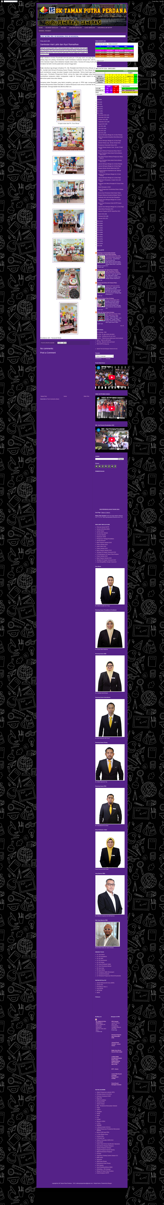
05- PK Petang (100, 962)
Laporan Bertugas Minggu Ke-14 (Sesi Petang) (110, 135)
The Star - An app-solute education (106, 334)
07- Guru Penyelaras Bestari (104, 966)
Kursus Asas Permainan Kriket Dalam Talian (109, 193)
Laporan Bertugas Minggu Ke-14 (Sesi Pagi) (109, 140)
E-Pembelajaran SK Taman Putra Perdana (108, 554)
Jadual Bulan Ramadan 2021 (105, 209)
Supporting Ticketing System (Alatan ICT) (107, 1155)
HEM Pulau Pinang (102, 1161)
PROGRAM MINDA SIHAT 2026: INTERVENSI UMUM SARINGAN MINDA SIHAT (113, 257)
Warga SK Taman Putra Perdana (105, 1171)
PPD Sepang (115, 1021)
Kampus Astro (100, 1136)
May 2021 (101, 130)
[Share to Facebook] (64, 343)
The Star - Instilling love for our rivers (106, 336)
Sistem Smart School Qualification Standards (108, 1144)
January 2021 (102, 218)
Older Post (86, 396)
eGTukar (99, 1153)
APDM (98, 1113)
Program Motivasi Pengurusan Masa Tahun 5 (109, 151)
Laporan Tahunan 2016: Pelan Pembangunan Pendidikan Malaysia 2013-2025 (116, 1025)
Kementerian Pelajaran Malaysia (105, 1146)
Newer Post (44, 396)
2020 (98, 221)
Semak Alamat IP (101, 540)
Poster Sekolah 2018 (102, 544)
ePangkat (99, 1111)
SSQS (98, 1107)
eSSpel (99, 1119)
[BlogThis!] (60, 343)
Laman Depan (100, 531)
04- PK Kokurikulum (102, 960)
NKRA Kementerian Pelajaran (104, 1151)
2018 (98, 225)
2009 (98, 245)
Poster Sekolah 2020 (102, 556)
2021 (98, 113)
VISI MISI (63, 27)
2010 (98, 243)
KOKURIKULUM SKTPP (105, 27)
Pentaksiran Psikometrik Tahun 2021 (107, 145)
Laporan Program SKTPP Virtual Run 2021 (109, 211)
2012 (98, 239)
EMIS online (100, 1157)
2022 (98, 111)
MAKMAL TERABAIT (45, 31)
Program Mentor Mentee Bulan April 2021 (108, 168)
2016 (98, 230)
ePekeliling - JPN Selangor (104, 1169)
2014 (98, 234)
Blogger (110, 1183)
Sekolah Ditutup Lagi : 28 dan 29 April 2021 (109, 143)
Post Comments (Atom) (53, 399)
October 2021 (102, 119)
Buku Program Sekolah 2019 (104, 550)
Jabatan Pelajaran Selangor (104, 1147)
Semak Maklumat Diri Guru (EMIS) (105, 983)
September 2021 (102, 121)
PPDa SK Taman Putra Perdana (105, 312)
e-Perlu (99, 1123)
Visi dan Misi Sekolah (102, 533)
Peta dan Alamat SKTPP (103, 527)
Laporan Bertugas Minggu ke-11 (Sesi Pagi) (109, 177)
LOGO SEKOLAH (89, 27)
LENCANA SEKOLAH (75, 27)
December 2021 (102, 115)
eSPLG (98, 1109)
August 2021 (101, 124)
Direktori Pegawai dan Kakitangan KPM (116, 1036)
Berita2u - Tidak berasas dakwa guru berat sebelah (110, 338)
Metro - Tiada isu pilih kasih (104, 340)
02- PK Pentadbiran (102, 956)
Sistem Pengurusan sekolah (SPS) (106, 1092)
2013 (98, 236)
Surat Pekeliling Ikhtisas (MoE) (104, 1167)
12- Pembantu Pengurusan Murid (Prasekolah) (109, 975)
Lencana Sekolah (101, 535)
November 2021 (102, 117)
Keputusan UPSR (101, 536)
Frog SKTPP (100, 988)
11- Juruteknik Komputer (103, 974)
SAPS (98, 1115)
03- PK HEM (100, 958)
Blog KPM (99, 1098)
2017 (98, 228)
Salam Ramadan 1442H (104, 187)
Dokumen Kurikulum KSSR (104, 1096)
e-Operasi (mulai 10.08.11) (103, 1127)
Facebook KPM (101, 1102)
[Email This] (58, 343)
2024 (98, 106)
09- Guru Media (101, 970)
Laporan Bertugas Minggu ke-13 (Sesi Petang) (110, 164)
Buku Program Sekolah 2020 (104, 558)
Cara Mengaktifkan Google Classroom (106, 562)
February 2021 (102, 216)
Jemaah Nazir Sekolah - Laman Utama (116, 1044)
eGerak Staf (100, 984)
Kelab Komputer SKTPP (103, 1173)
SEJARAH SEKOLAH (51, 27)
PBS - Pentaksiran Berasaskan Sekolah (107, 1106)
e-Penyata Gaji (100, 1138)
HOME (41, 27)
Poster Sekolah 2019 (102, 548)
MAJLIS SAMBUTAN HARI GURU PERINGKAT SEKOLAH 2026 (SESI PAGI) (101, 1027)
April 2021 (101, 133)
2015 (98, 232)
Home (65, 396)
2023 (98, 108)
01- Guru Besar (101, 954)
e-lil (98, 1117)
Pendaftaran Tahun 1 (102, 986)
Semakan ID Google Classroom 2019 (106, 552)
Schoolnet (99, 1159)
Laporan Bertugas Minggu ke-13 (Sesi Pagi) (109, 166)
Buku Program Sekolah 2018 (104, 542)
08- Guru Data (100, 968)
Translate (108, 358)
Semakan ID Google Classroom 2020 (106, 560)
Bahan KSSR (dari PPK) (103, 1132)
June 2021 (101, 128)
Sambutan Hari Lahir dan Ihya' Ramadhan (109, 197)
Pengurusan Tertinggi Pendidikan (105, 538)
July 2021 (101, 126)
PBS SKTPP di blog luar (103, 344)
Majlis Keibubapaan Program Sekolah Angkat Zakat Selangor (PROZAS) (113, 273)
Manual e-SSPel (101, 1121)
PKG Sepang (100, 1165)
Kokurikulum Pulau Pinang (103, 1163)
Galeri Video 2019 (101, 546)
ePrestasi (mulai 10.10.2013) (104, 1094)
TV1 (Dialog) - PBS (101, 332)
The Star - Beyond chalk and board (106, 342)
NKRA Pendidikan (101, 1100)
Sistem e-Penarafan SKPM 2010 (105, 1140)
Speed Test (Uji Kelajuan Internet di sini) (107, 348)
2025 (98, 104)
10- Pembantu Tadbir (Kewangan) (105, 972)
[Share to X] (62, 343)
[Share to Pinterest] (66, 343)
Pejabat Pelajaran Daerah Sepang (106, 1149)
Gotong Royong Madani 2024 (112, 299)
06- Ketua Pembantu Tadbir (104, 964)
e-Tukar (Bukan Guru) (102, 1134)
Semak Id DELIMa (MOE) (103, 529)
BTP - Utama (115, 1069)
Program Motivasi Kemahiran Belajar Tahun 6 (110, 195)
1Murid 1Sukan (101, 1104)
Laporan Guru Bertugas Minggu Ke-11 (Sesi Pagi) (111, 206)
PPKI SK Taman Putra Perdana (105, 298)
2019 (98, 223)
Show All (122, 325)
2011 (98, 241)
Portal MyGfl (100, 1142)
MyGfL (98, 992)
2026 (98, 102)
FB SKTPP (99, 990)
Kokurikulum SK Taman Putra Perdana (107, 270)
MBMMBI (99, 1125)
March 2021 (101, 214)
